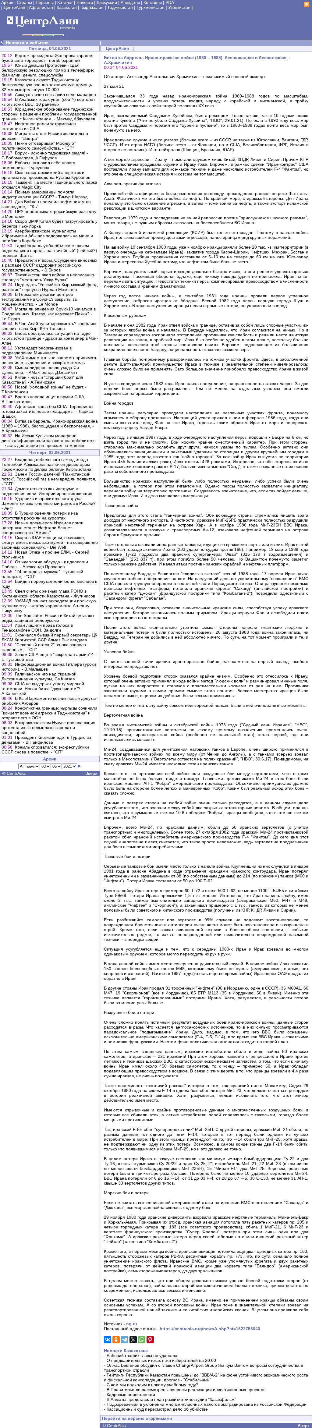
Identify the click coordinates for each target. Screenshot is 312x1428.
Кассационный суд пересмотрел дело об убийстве (157, 1409)
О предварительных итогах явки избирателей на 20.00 (161, 1360)
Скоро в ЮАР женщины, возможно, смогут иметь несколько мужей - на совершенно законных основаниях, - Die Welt (50, 542)
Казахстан (67, 7)
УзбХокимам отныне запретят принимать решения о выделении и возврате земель (49, 360)
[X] (133, 1339)
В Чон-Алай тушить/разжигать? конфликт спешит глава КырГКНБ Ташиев (49, 326)
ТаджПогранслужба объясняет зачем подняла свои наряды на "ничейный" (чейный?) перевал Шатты (49, 250)
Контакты (153, 2)
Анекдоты (130, 2)
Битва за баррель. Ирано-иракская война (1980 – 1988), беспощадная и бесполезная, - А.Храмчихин (50, 426)
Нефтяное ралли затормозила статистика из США (39, 126)
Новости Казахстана (126, 1350)
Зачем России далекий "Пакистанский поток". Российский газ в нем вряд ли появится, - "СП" (49, 479)
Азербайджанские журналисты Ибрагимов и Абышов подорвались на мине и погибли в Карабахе (47, 236)
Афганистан (41, 7)
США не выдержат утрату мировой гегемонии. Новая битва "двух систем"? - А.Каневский (43, 688)
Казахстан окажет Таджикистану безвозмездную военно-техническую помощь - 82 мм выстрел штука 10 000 (48, 84)
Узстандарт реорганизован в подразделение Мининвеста (37, 350)
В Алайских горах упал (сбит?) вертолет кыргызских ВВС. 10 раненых (48, 102)
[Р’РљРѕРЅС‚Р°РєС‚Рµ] (107, 1339)
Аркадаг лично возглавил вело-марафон (55, 94)
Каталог (65, 2)
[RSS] (307, 5)
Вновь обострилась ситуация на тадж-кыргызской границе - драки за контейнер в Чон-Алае (50, 338)
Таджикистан (120, 7)
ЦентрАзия (14, 7)
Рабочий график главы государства (142, 1355)
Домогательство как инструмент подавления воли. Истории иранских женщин (47, 491)
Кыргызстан (92, 7)
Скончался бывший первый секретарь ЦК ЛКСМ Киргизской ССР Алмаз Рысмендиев (49, 637)
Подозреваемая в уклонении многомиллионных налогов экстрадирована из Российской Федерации (207, 1404)
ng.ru (131, 1323)
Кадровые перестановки (131, 1394)
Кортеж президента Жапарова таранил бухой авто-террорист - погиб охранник (47, 58)
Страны (24, 2)
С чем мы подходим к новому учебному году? (152, 1384)
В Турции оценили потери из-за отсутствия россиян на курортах (40, 515)
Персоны (45, 2)
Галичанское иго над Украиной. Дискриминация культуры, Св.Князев (40, 676)
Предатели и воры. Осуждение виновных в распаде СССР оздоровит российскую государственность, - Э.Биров (49, 265)
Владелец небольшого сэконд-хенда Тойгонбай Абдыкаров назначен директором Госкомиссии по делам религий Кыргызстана (46, 464)
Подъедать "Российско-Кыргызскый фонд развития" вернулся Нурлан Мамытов (50, 287)
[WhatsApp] (141, 1339)
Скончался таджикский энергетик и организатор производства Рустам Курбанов (46, 175)
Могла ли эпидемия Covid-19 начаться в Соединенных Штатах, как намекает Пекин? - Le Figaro (49, 314)
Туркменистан (150, 7)
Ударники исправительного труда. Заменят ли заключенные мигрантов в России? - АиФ (49, 503)
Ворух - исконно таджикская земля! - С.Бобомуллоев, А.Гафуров (45, 155)
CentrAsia (16, 773)
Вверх (91, 773)
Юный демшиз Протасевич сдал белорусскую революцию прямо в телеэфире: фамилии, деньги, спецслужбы (48, 70)
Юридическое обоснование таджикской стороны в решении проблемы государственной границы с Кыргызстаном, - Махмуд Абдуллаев (50, 114)
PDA (169, 2)
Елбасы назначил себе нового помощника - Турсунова (38, 165)
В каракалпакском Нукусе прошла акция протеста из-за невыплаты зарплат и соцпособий (48, 727)
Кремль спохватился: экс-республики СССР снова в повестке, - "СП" (45, 749)
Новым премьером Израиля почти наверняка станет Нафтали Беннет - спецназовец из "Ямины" (42, 527)
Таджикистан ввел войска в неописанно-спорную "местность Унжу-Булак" (49, 277)
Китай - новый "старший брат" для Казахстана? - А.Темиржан (42, 379)
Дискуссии (107, 2)
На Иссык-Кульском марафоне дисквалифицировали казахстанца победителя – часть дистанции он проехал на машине (49, 440)
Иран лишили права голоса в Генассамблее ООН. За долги (37, 628)
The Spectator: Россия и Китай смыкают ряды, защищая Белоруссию (48, 618)
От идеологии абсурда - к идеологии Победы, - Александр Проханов (45, 564)
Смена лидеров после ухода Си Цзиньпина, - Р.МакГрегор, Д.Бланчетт (40, 370)
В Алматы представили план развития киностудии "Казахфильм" (171, 1399)
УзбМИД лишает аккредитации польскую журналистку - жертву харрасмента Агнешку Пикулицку (49, 605)
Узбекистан (179, 7)
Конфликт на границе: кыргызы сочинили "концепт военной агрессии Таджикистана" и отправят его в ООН (49, 713)
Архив (7, 2)
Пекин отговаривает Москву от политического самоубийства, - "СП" (39, 146)
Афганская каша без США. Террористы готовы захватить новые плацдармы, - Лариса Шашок (47, 411)
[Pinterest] (150, 1339)
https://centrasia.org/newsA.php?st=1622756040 (210, 1328)
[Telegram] (124, 1339)
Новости (84, 2)
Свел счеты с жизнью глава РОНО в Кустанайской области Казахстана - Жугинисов (48, 593)
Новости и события (27, 42)
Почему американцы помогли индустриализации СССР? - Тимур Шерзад (44, 194)
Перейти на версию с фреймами (137, 1418)
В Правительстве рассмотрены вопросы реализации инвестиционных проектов (186, 1389)
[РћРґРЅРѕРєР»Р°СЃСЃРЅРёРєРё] (116, 1339)
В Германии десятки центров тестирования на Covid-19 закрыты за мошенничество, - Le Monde (39, 299)
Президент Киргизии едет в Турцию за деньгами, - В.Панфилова (46, 740)
